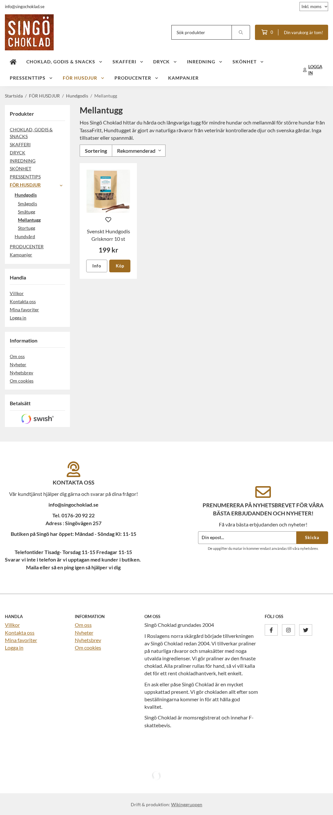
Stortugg (26, 228)
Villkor (17, 293)
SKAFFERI (124, 61)
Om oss (17, 356)
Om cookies (21, 380)
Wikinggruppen (186, 804)
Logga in (18, 317)
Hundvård (25, 236)
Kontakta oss (23, 301)
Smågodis (27, 203)
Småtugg (26, 211)
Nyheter (18, 364)
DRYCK (161, 61)
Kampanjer (183, 78)
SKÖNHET (245, 61)
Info (96, 265)
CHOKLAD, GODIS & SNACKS (60, 61)
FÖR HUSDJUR (80, 78)
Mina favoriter (24, 309)
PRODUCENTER (132, 78)
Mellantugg (29, 220)
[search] (241, 32)
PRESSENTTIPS (28, 78)
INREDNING (201, 61)
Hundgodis (26, 195)
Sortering (96, 151)
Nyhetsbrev (21, 372)
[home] (13, 62)
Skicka (312, 537)
